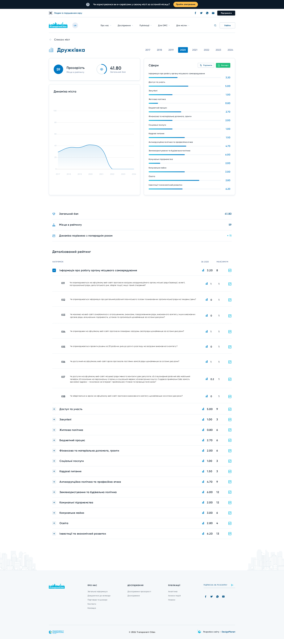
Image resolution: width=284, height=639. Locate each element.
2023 (218, 49)
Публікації (144, 25)
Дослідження (124, 25)
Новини (171, 600)
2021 (194, 49)
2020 (183, 49)
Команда (92, 608)
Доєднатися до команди (99, 596)
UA (75, 25)
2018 (159, 49)
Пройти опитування (185, 4)
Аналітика (173, 591)
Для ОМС (162, 25)
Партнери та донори (97, 600)
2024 (230, 49)
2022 (206, 49)
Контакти (92, 604)
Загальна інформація (98, 591)
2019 (171, 49)
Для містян (181, 25)
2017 (147, 49)
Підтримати (226, 13)
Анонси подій (174, 596)
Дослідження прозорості (139, 591)
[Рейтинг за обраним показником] (230, 284)
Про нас (105, 25)
